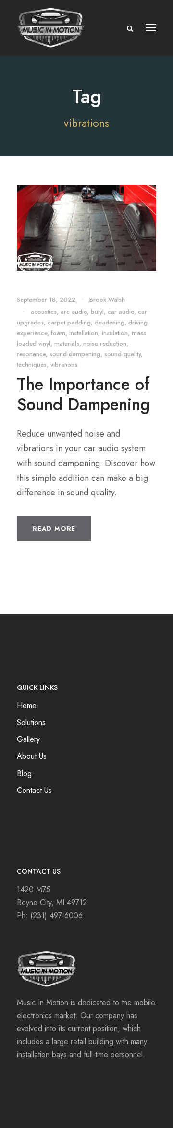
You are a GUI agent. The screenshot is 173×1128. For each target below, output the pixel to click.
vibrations (63, 364)
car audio (121, 311)
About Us (32, 756)
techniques (32, 364)
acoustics (44, 311)
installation (83, 332)
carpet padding (69, 322)
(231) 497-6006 (56, 915)
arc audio (74, 311)
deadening (109, 322)
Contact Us (34, 790)
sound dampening (74, 354)
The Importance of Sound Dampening (83, 394)
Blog (24, 773)
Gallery (28, 739)
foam (58, 332)
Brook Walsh (107, 299)
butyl (97, 311)
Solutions (31, 722)
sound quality (122, 354)
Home (27, 705)
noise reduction (104, 343)
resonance (31, 354)
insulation (115, 332)
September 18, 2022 (46, 299)
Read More (54, 528)
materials (66, 343)
